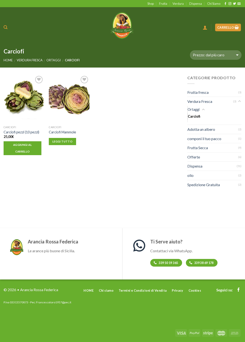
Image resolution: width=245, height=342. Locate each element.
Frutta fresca (198, 92)
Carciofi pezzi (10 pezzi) (21, 132)
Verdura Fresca (30, 60)
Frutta (163, 3)
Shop (150, 3)
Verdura (178, 3)
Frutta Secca (197, 147)
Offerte (193, 157)
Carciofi (194, 116)
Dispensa (195, 3)
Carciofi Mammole (62, 132)
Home (8, 60)
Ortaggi (53, 60)
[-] (123, 25)
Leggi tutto (62, 141)
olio (190, 175)
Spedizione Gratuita (203, 184)
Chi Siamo (213, 3)
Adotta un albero (201, 129)
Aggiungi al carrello (22, 148)
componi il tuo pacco (204, 138)
